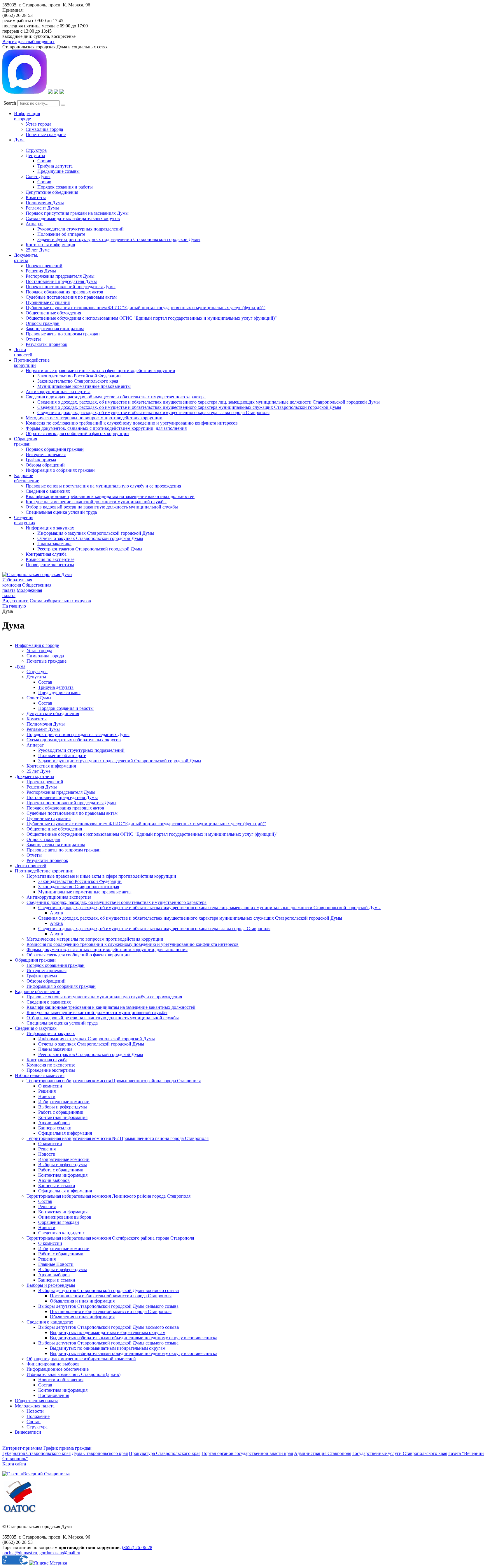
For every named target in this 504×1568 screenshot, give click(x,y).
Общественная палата (36, 1400)
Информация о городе (27, 116)
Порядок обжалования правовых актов (64, 291)
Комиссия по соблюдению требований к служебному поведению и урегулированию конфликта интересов (132, 422)
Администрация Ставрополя (322, 1453)
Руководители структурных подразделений (80, 228)
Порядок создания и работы (65, 186)
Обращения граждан (25, 441)
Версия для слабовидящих (28, 41)
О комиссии (50, 1085)
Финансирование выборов (64, 1217)
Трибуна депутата (55, 165)
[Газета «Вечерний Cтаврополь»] (36, 1473)
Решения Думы (41, 270)
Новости (46, 1096)
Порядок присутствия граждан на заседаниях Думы (77, 213)
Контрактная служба (46, 554)
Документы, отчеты (34, 776)
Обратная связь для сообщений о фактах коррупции (77, 433)
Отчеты (33, 339)
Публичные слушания (48, 302)
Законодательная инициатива (55, 328)
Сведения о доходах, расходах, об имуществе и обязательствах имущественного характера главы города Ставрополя (153, 412)
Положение (38, 1416)
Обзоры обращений (45, 464)
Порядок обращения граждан (55, 449)
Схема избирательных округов (60, 600)
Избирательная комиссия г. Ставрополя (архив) (73, 1374)
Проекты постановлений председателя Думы (71, 286)
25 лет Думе (38, 249)
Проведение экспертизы (50, 564)
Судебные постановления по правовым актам (71, 297)
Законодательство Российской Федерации (79, 375)
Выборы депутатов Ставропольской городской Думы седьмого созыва (108, 1306)
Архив (56, 912)
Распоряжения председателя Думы (60, 276)
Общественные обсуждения (53, 312)
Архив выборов (54, 1122)
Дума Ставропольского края (100, 1453)
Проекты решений (44, 265)
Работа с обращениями (60, 1112)
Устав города (38, 124)
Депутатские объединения (52, 192)
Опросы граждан (43, 323)
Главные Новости (56, 1264)
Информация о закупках (50, 527)
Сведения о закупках (24, 520)
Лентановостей (23, 352)
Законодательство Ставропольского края (77, 381)
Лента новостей (30, 865)
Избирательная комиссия (17, 582)
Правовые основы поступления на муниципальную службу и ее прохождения (103, 485)
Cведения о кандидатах (50, 1321)
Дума (20, 666)
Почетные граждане (46, 134)
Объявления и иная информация (82, 1300)
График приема (41, 459)
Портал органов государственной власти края (247, 1453)
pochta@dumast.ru (19, 1552)
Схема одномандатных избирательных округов (73, 218)
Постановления (53, 1395)
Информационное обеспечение (58, 1369)
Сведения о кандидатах (61, 1232)
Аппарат (34, 223)
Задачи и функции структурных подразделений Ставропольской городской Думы (118, 239)
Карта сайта (14, 1463)
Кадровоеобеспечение (26, 478)
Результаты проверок (46, 344)
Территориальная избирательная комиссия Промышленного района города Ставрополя (114, 1080)
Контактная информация (50, 244)
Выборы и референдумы (62, 1106)
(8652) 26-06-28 (137, 1547)
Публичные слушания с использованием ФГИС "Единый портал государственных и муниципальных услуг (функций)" (145, 307)
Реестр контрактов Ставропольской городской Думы (89, 548)
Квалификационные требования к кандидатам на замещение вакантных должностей (110, 496)
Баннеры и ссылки (56, 1185)
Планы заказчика (54, 543)
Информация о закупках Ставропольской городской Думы (95, 533)
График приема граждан (67, 1448)
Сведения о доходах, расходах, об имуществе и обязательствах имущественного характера (116, 396)
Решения (47, 1091)
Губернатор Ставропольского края (36, 1453)
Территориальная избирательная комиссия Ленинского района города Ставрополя (108, 1196)
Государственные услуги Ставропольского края (399, 1453)
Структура (36, 150)
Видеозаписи (15, 600)
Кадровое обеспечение (37, 991)
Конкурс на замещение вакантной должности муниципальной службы (96, 501)
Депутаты (35, 155)
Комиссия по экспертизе (50, 559)
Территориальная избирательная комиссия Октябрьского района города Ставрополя (110, 1238)
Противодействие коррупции (32, 363)
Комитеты (36, 197)
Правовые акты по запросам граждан (63, 333)
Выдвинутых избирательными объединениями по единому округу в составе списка (133, 1337)
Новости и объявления (60, 1379)
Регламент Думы (42, 207)
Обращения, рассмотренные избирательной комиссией (81, 1358)
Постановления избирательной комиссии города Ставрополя (111, 1295)
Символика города (44, 129)
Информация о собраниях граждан (60, 470)
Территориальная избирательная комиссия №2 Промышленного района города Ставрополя (118, 1138)
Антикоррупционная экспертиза (58, 391)
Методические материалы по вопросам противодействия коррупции (94, 417)
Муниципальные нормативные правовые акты (84, 386)
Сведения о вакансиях (48, 491)
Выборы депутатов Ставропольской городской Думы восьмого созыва (108, 1290)
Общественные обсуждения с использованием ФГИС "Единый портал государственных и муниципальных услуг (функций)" (151, 318)
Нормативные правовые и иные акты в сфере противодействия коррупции (100, 370)
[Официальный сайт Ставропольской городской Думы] (37, 574)
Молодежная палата (35, 1405)
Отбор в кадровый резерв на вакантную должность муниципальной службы (102, 506)
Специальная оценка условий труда (61, 512)
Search (10, 103)
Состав (44, 160)
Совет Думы (38, 176)
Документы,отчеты (26, 258)
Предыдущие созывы (58, 171)
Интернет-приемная (46, 454)
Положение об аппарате (61, 234)
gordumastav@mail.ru (59, 1552)
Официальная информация (65, 1133)
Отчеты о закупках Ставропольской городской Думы (90, 538)
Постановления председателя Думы (61, 281)
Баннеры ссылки (54, 1127)
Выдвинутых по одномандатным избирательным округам (107, 1332)
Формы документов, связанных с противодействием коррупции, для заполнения (106, 428)
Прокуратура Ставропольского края (164, 1453)
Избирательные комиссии (64, 1101)
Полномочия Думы (45, 202)
